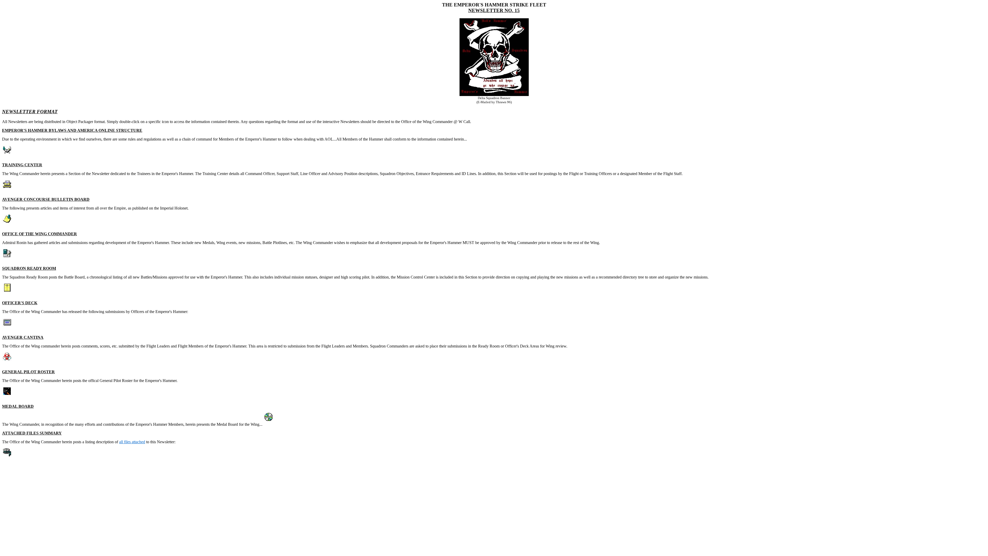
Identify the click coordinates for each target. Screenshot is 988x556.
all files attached (132, 442)
